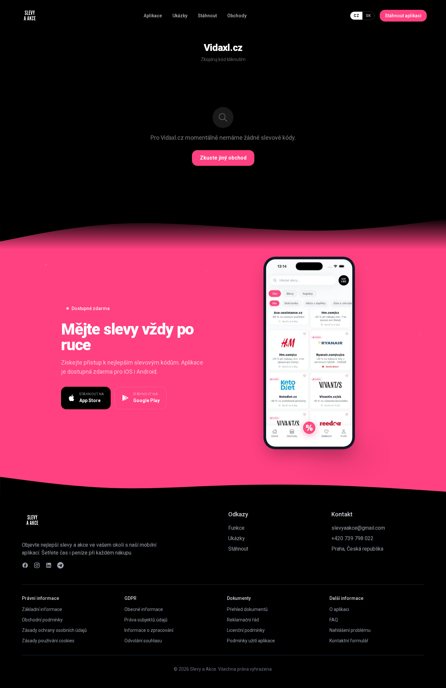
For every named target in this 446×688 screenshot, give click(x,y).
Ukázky (179, 15)
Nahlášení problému (350, 630)
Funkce (236, 528)
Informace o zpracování (148, 630)
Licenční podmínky (246, 630)
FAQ (333, 619)
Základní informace (42, 609)
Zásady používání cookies (48, 640)
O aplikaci (339, 609)
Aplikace (153, 15)
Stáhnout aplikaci (403, 15)
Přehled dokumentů (247, 609)
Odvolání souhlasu (143, 640)
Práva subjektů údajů (145, 619)
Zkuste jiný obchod (223, 158)
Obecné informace (143, 609)
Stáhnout (207, 15)
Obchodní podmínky (42, 619)
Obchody (237, 15)
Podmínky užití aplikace (251, 640)
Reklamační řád (243, 619)
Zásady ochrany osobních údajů (54, 630)
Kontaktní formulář (348, 640)
